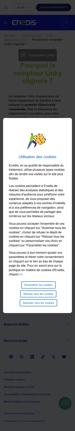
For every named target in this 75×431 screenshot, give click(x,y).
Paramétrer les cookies (38, 284)
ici (20, 274)
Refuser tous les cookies (38, 293)
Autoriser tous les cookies (38, 302)
